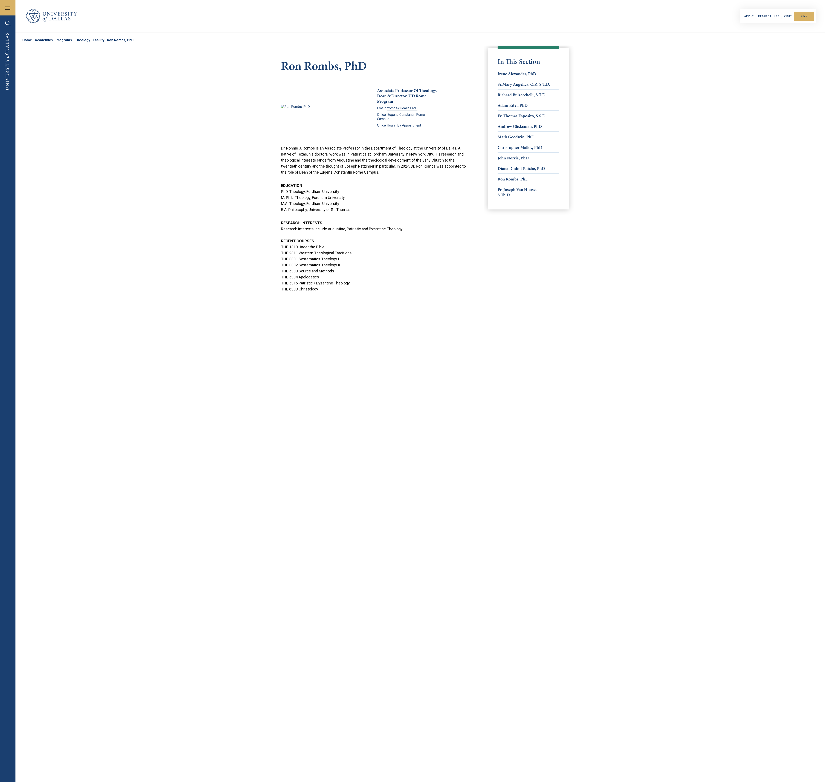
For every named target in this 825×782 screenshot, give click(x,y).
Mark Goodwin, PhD (516, 137)
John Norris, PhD (513, 158)
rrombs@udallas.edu (402, 108)
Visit (788, 16)
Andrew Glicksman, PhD (520, 126)
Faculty (98, 40)
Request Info (768, 16)
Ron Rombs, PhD (513, 179)
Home (27, 40)
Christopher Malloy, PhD (520, 147)
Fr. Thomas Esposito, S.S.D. (522, 116)
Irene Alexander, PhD (517, 74)
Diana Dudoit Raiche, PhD (521, 168)
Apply (749, 16)
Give (804, 16)
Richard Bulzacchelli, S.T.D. (522, 95)
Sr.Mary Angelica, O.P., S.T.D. (524, 84)
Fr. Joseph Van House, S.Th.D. (517, 192)
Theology (82, 40)
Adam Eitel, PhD (513, 105)
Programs (63, 40)
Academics (44, 40)
